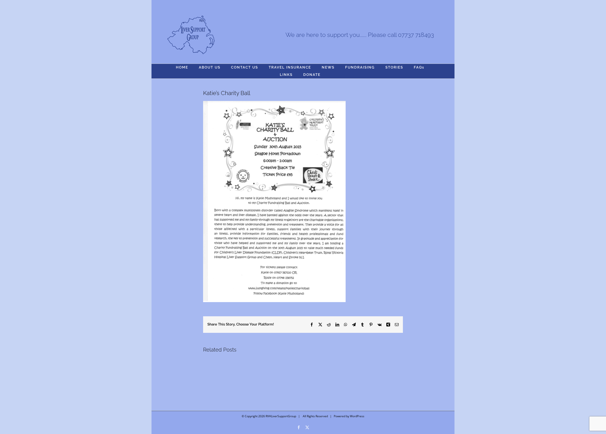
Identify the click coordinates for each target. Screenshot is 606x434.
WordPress (357, 416)
